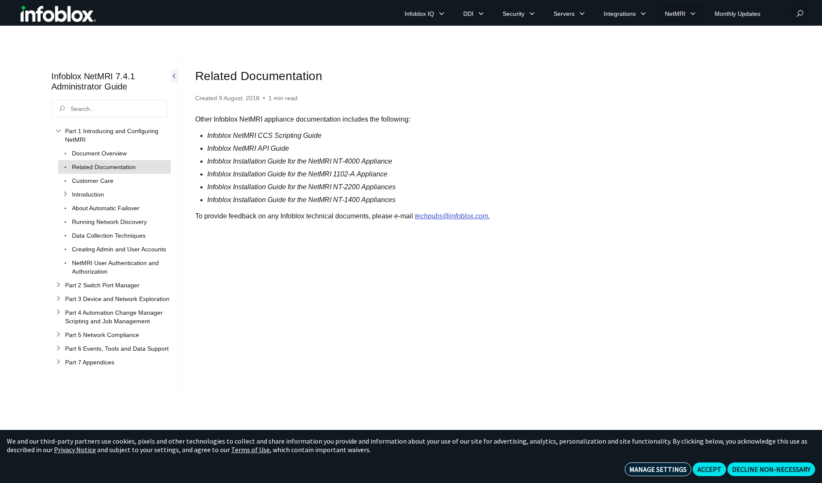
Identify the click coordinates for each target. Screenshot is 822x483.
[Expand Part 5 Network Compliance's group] (58, 335)
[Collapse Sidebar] (174, 225)
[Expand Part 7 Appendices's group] (58, 362)
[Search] (799, 13)
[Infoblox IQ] (442, 13)
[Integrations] (643, 13)
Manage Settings (658, 469)
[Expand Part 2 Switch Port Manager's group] (58, 285)
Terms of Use (250, 449)
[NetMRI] (693, 13)
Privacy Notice (75, 449)
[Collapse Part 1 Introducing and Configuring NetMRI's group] (58, 131)
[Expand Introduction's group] (65, 194)
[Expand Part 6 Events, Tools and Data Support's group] (58, 348)
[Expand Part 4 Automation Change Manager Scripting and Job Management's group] (58, 312)
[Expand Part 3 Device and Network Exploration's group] (58, 299)
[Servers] (582, 13)
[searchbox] (109, 108)
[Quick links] (58, 13)
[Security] (532, 13)
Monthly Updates (737, 13)
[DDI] (481, 13)
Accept (709, 469)
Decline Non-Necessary (771, 469)
